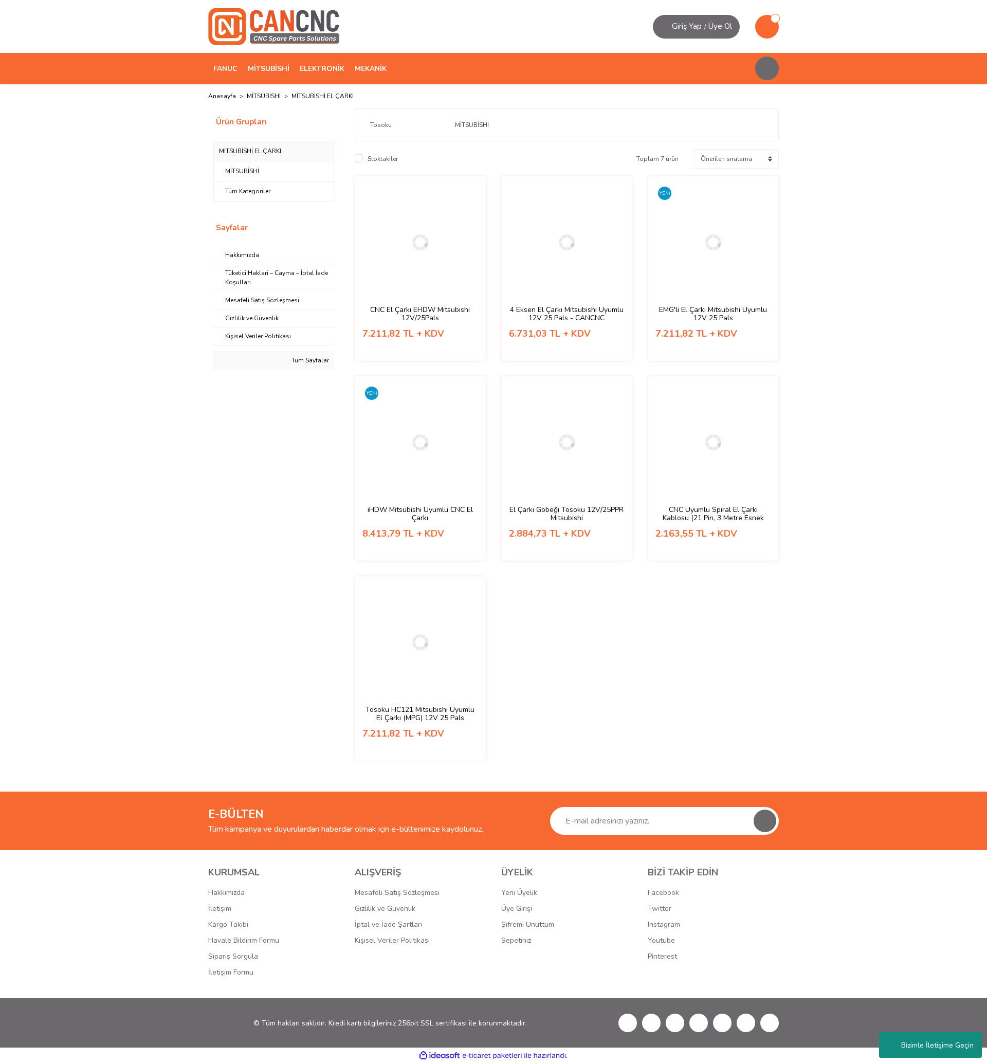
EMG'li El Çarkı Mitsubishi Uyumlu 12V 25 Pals (713, 314)
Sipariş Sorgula (233, 956)
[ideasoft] (439, 1055)
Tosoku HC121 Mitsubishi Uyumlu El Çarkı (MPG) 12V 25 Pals (419, 714)
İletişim (219, 908)
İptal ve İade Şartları (388, 924)
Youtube (661, 940)
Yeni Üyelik (519, 892)
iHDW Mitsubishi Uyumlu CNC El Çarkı (420, 514)
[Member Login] (664, 27)
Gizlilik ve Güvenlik (385, 908)
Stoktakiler (383, 159)
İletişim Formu (230, 972)
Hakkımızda (226, 892)
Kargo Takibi (228, 924)
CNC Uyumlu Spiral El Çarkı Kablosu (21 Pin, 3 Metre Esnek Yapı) (713, 514)
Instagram (664, 924)
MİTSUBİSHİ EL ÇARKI (322, 96)
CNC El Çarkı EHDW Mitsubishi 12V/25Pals (420, 314)
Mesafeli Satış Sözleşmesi (397, 892)
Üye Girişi (516, 908)
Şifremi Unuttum (527, 924)
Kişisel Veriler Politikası (392, 940)
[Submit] (765, 821)
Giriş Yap (687, 26)
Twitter (659, 908)
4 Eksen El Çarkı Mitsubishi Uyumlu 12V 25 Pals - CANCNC (567, 314)
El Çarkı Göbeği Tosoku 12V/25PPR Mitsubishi (566, 514)
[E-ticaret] (492, 1055)
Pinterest (662, 956)
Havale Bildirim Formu (243, 940)
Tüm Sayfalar (309, 360)
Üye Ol (720, 26)
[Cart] (767, 27)
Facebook (663, 892)
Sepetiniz (516, 940)
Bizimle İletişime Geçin (937, 1045)
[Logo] (273, 26)
